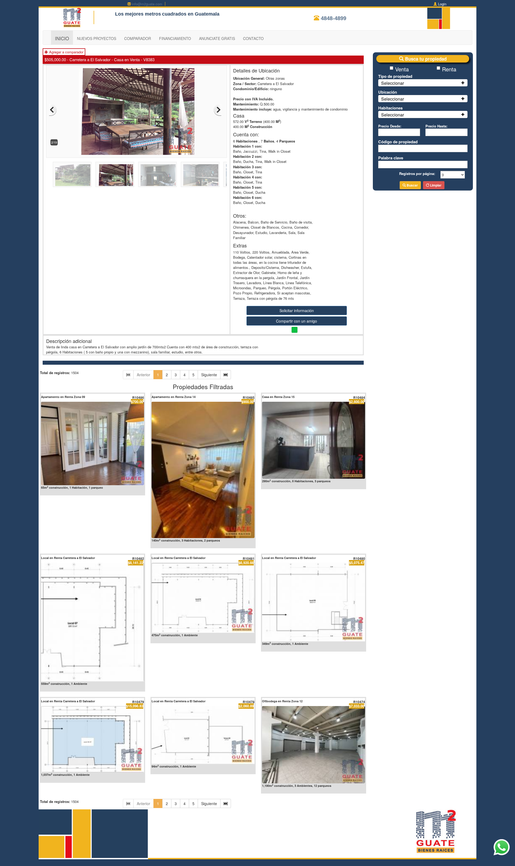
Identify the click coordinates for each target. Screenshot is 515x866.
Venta (402, 69)
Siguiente (209, 374)
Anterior (143, 374)
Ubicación (387, 92)
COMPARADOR (137, 38)
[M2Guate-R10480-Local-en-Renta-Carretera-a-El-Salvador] (313, 602)
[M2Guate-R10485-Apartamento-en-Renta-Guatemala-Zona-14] (203, 470)
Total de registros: (55, 372)
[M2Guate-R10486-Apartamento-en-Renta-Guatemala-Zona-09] (92, 443)
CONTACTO (253, 38)
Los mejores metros (138, 14)
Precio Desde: (389, 126)
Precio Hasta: (436, 126)
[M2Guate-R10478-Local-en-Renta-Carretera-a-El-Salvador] (203, 735)
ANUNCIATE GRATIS (217, 38)
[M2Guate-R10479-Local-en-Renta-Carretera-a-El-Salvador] (92, 739)
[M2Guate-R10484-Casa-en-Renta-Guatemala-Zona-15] (313, 440)
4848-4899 (333, 18)
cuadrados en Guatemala (190, 14)
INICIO (62, 38)
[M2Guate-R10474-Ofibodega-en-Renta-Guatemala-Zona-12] (313, 744)
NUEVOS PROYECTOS (96, 38)
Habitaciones (390, 108)
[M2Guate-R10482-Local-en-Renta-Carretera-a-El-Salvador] (92, 622)
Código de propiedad (398, 142)
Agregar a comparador (65, 51)
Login (442, 3)
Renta (449, 69)
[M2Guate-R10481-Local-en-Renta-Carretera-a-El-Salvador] (203, 598)
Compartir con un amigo (296, 321)
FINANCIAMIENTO (175, 38)
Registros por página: (417, 173)
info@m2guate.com (147, 3)
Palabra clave (390, 158)
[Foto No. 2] (136, 111)
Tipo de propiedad (395, 76)
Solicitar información (296, 310)
